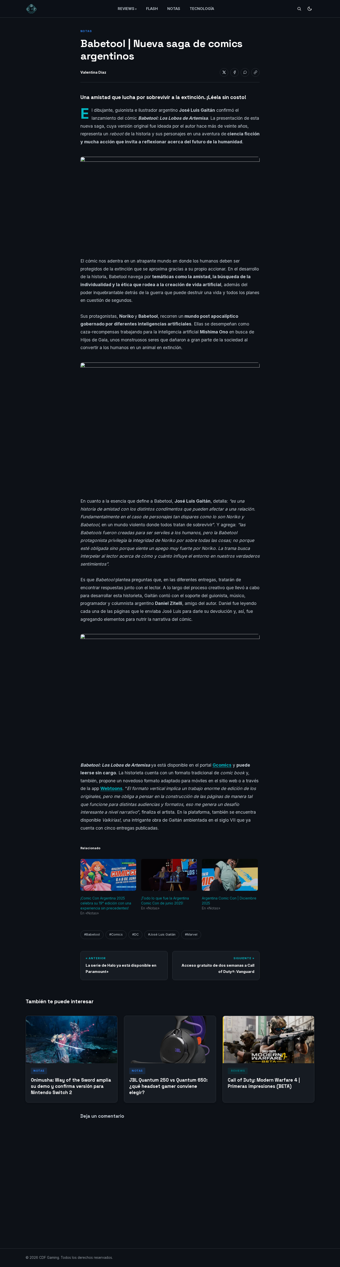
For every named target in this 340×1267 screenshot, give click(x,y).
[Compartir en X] (224, 72)
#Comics (116, 934)
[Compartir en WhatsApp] (245, 72)
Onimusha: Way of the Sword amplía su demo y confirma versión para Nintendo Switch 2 (71, 1086)
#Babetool (92, 934)
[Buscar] (299, 8)
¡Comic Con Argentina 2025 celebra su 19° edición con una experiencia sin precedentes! (105, 903)
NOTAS (173, 8)
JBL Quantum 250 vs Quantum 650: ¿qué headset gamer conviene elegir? (168, 1086)
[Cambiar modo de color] (309, 8)
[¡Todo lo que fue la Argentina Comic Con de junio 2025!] (169, 875)
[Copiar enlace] (255, 72)
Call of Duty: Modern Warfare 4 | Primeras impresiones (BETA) (264, 1083)
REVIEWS (126, 8)
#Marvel (191, 934)
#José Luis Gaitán (161, 934)
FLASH (152, 8)
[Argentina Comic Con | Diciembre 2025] (230, 875)
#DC (135, 934)
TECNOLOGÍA (202, 8)
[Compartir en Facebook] (234, 72)
